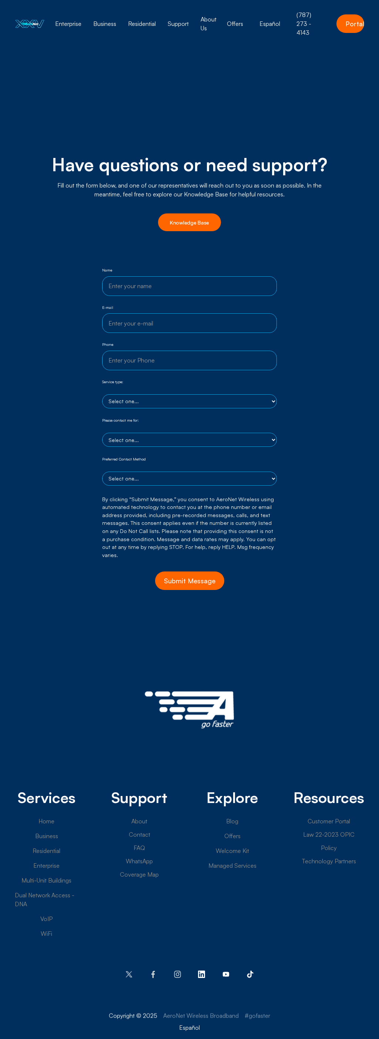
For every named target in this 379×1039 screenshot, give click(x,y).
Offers (232, 836)
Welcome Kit (232, 850)
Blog (232, 821)
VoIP (46, 918)
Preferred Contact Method (124, 459)
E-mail (107, 307)
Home (46, 821)
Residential (46, 850)
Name (107, 270)
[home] (30, 23)
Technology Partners (329, 861)
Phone (107, 344)
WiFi (46, 933)
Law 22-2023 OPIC (329, 834)
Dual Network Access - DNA (44, 899)
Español (269, 23)
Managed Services (232, 865)
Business (46, 836)
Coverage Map (139, 874)
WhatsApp (139, 861)
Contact (139, 834)
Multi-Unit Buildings (46, 880)
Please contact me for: (120, 420)
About (139, 821)
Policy (329, 847)
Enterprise (46, 865)
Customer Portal (329, 821)
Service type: (112, 381)
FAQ (139, 847)
